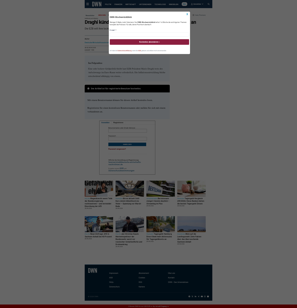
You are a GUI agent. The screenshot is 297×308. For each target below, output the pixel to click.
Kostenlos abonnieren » (149, 42)
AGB (139, 50)
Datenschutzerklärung (125, 50)
